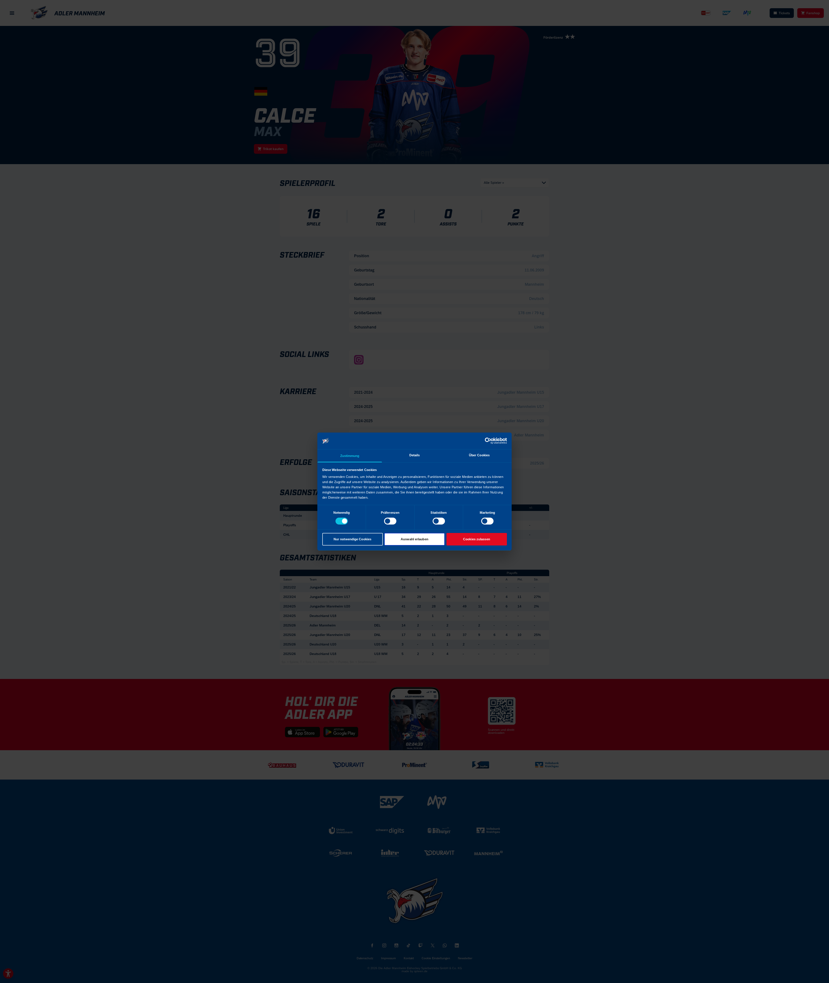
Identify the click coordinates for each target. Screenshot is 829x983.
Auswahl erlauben (414, 539)
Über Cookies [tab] (479, 455)
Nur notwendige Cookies (352, 539)
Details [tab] (414, 455)
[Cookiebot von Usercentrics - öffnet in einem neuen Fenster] (488, 441)
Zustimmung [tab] (349, 456)
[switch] (390, 521)
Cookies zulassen (476, 539)
